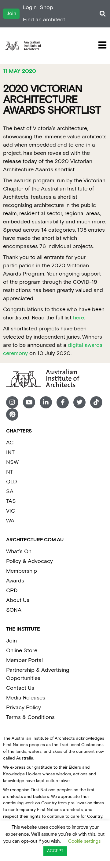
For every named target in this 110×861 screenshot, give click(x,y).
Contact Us (20, 688)
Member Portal (24, 660)
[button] (102, 14)
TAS (11, 501)
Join (11, 640)
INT (10, 452)
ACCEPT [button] (55, 851)
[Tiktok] (96, 402)
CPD (11, 590)
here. (79, 317)
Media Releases (25, 697)
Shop (46, 7)
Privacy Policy (23, 707)
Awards (15, 580)
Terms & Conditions (30, 717)
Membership (21, 571)
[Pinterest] (12, 414)
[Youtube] (29, 402)
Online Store (21, 650)
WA (10, 520)
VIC (10, 510)
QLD (11, 481)
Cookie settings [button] (84, 841)
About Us (17, 600)
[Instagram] (12, 402)
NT (9, 471)
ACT (11, 442)
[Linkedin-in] (46, 402)
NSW (12, 462)
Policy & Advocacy (29, 561)
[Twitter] (79, 402)
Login (30, 7)
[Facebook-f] (63, 402)
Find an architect (44, 19)
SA (9, 491)
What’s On (18, 551)
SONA (13, 610)
